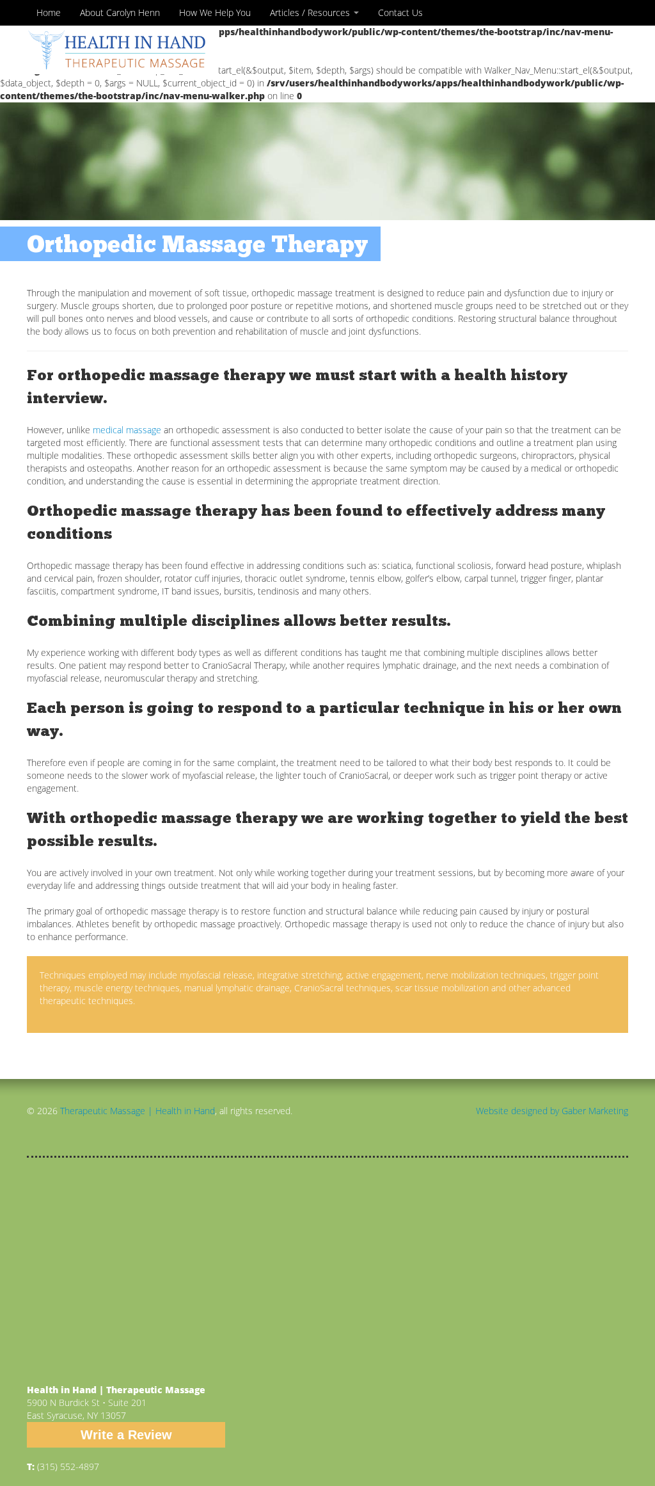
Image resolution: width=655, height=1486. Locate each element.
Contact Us (400, 12)
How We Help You (215, 12)
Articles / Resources (311, 12)
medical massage (127, 430)
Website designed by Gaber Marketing (552, 1111)
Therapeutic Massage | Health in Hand (137, 1111)
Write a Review (126, 1435)
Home (48, 12)
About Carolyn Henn (120, 12)
